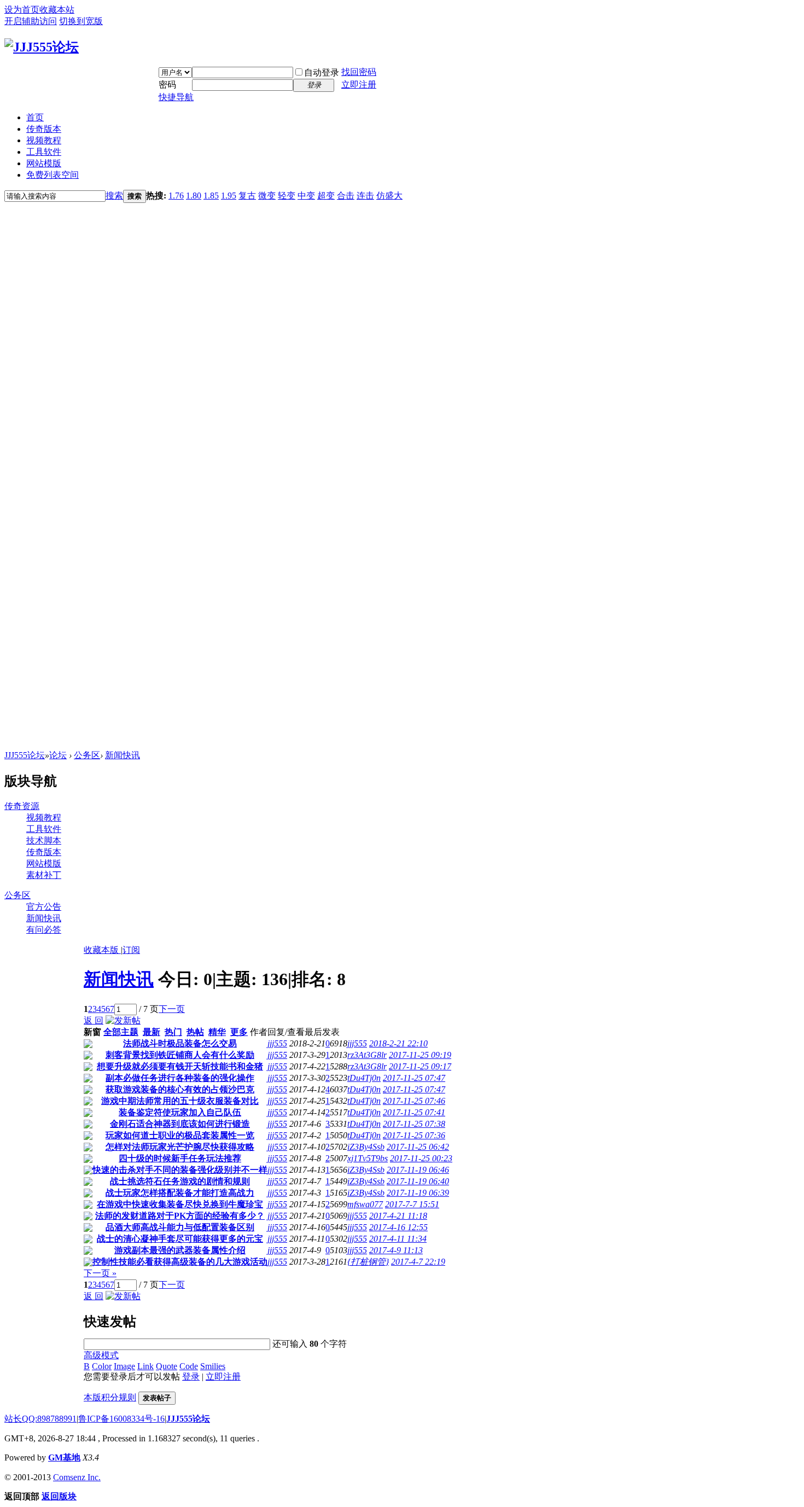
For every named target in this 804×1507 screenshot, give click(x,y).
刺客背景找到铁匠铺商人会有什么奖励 (180, 1055)
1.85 (211, 195)
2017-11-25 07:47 (414, 1078)
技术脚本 (43, 840)
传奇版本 (43, 128)
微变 (267, 195)
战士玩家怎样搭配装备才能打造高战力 (180, 1192)
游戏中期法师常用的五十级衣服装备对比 (180, 1100)
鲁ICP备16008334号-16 (121, 1418)
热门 (173, 1032)
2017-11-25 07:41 (414, 1112)
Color (102, 1366)
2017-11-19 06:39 (418, 1192)
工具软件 (43, 151)
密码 (167, 84)
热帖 (195, 1032)
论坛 (58, 755)
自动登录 (321, 72)
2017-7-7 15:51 (412, 1204)
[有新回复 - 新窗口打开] (88, 1045)
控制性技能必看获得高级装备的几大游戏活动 (179, 1261)
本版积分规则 (110, 1397)
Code (188, 1366)
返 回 (93, 1020)
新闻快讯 (122, 755)
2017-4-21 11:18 (398, 1215)
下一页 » (100, 1273)
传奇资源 (21, 806)
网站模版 (43, 163)
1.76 (176, 195)
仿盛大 (389, 195)
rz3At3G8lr (367, 1055)
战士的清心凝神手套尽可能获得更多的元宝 (180, 1238)
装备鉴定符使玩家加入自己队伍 (180, 1112)
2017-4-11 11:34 (398, 1238)
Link (145, 1366)
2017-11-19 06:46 (418, 1169)
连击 (365, 195)
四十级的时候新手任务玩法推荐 (180, 1158)
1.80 (193, 195)
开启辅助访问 (30, 21)
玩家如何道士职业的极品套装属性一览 (180, 1135)
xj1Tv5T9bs (367, 1158)
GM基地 (64, 1457)
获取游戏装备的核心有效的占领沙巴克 (180, 1089)
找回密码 (358, 72)
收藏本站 (56, 9)
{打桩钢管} (368, 1261)
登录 (191, 1376)
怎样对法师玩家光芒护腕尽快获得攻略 (180, 1146)
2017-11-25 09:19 (420, 1055)
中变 (306, 195)
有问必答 (43, 929)
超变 (326, 195)
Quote (166, 1366)
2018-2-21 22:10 (398, 1043)
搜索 (114, 195)
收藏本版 (102, 950)
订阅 (131, 950)
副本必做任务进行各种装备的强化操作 (180, 1078)
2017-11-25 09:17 (420, 1066)
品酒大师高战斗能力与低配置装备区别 (180, 1227)
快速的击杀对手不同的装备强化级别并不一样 (179, 1169)
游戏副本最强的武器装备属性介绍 (180, 1250)
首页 (35, 117)
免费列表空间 (52, 174)
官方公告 (43, 906)
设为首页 (21, 9)
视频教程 (43, 140)
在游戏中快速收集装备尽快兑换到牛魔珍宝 (180, 1204)
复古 (247, 195)
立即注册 (358, 84)
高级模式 (101, 1355)
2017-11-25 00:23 (421, 1158)
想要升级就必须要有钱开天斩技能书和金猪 (180, 1066)
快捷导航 (176, 97)
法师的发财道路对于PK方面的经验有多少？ (180, 1215)
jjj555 (277, 1043)
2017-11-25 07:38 (414, 1123)
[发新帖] (123, 1020)
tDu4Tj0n (364, 1078)
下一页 (172, 1009)
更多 (239, 1032)
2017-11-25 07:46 (414, 1100)
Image (124, 1366)
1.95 (228, 195)
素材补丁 (43, 875)
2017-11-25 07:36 (414, 1135)
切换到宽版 (81, 21)
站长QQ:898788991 (40, 1418)
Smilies (212, 1366)
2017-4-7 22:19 (418, 1261)
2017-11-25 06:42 (418, 1146)
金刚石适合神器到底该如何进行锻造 (180, 1123)
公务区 (87, 755)
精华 (217, 1032)
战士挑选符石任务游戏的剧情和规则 (180, 1181)
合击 (345, 195)
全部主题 (120, 1032)
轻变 (286, 195)
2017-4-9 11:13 (396, 1250)
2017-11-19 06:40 (418, 1181)
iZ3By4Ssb (365, 1146)
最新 (151, 1032)
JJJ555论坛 (24, 755)
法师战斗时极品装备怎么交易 (180, 1043)
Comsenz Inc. (77, 1477)
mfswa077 (365, 1204)
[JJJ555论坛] (41, 47)
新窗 (92, 1032)
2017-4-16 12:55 (398, 1227)
